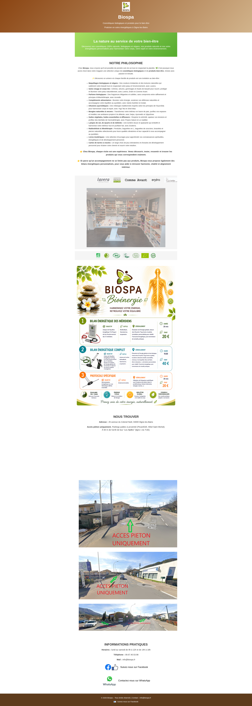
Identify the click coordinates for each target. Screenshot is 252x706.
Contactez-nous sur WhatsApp (134, 680)
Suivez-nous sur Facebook (134, 667)
